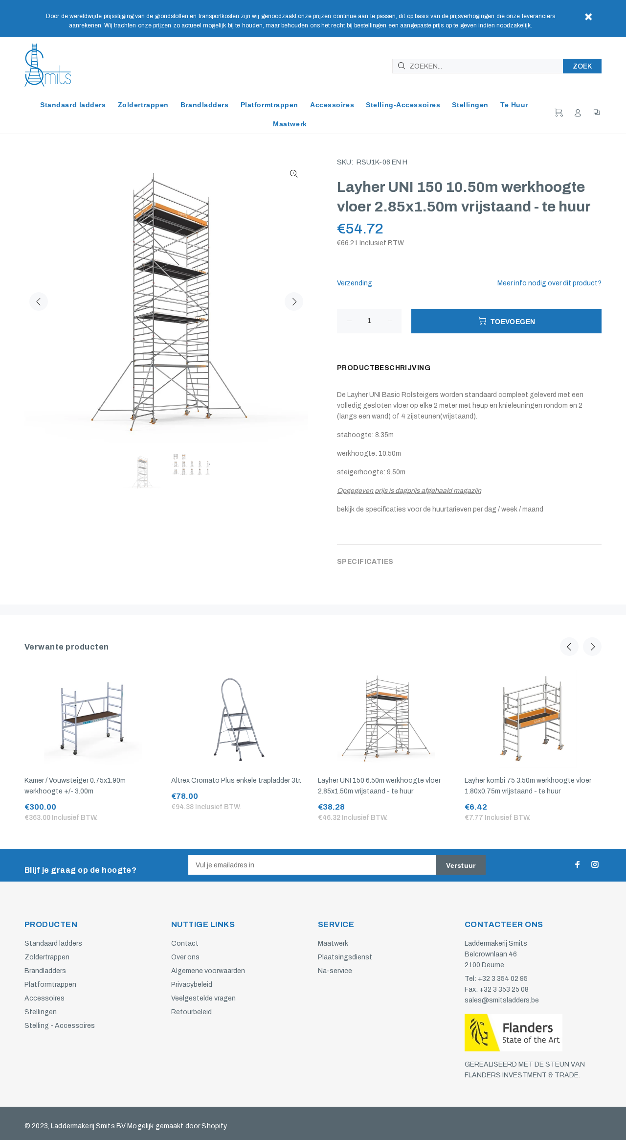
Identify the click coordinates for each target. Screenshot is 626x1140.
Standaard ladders (53, 943)
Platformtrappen (50, 984)
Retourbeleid (191, 1012)
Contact (185, 943)
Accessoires (44, 998)
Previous (38, 301)
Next (294, 301)
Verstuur (460, 865)
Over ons (185, 957)
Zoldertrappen (46, 957)
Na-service (335, 971)
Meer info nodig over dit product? (549, 283)
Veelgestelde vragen (203, 998)
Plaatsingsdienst (345, 957)
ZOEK (582, 66)
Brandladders (45, 971)
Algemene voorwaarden (208, 971)
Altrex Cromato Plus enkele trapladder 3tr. (236, 780)
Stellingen (40, 1012)
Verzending (354, 283)
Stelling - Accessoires (59, 1025)
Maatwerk (333, 943)
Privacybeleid (191, 984)
